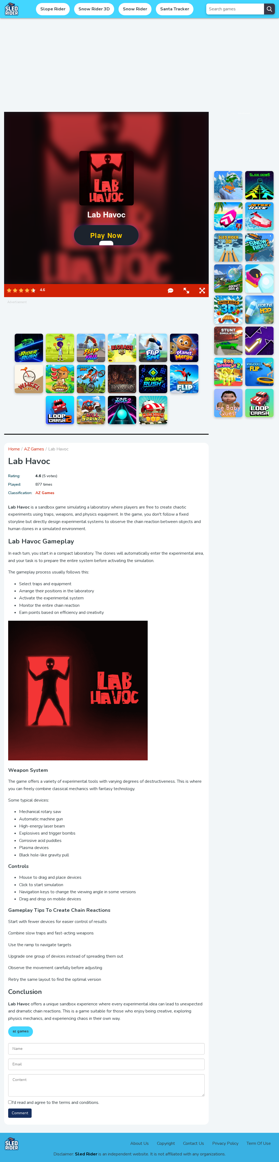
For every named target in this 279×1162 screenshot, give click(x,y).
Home (14, 449)
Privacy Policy (225, 1143)
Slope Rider (52, 9)
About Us (139, 1143)
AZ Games (34, 449)
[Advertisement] (139, 65)
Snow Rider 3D (94, 9)
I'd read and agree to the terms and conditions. (55, 1103)
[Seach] (269, 9)
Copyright (166, 1143)
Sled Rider (86, 1154)
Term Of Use (259, 1143)
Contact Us (193, 1143)
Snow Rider (135, 9)
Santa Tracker (174, 9)
